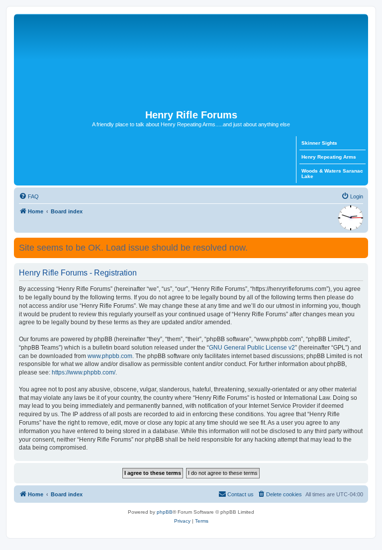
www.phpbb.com (110, 356)
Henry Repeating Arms (328, 157)
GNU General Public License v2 (252, 347)
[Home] (191, 61)
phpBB (165, 512)
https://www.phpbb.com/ (83, 372)
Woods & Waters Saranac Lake (332, 173)
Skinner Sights (319, 143)
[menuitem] (29, 196)
